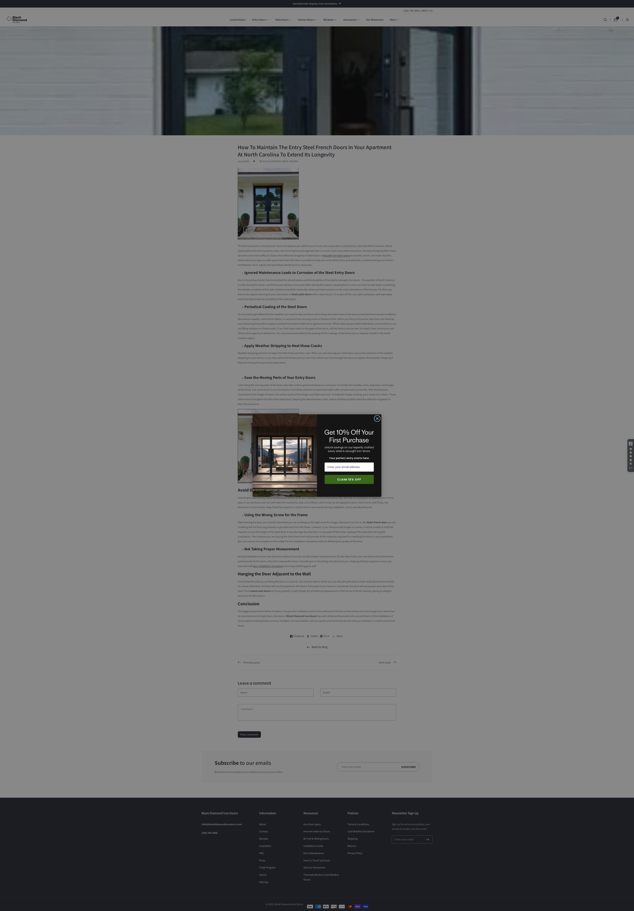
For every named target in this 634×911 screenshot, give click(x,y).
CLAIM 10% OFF (349, 479)
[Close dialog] (377, 418)
